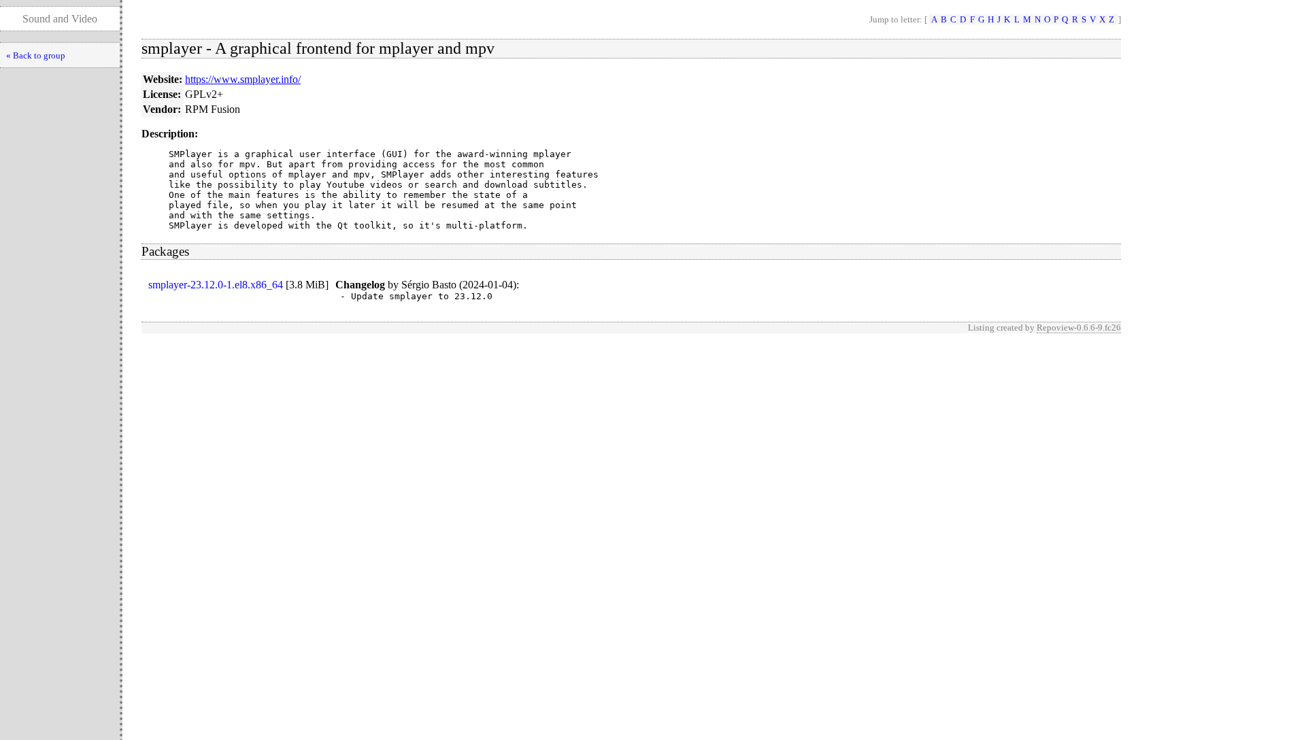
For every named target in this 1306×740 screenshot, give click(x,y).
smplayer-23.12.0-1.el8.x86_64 (215, 284)
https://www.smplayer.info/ (243, 79)
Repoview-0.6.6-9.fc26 (1079, 327)
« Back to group (35, 55)
